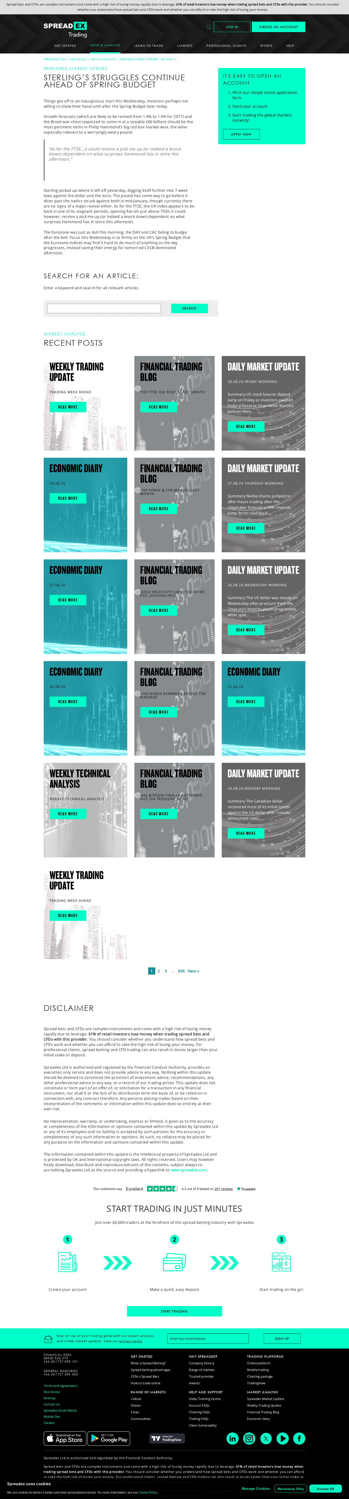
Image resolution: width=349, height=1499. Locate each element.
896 (181, 971)
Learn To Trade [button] (148, 46)
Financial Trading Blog (263, 1412)
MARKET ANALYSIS (262, 1392)
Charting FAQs (199, 1412)
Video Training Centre (205, 1399)
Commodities (141, 1419)
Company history (201, 1363)
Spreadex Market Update (138, 59)
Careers (49, 1423)
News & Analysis (103, 59)
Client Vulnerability (203, 1425)
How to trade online (145, 1383)
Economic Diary (258, 1419)
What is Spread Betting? (148, 1363)
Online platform (258, 1363)
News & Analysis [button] (105, 45)
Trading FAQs (198, 1419)
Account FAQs (199, 1405)
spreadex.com (55, 59)
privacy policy (130, 1341)
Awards (194, 1383)
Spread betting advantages (150, 1370)
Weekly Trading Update (264, 1405)
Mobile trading (258, 1370)
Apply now (241, 134)
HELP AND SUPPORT (206, 1392)
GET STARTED (142, 1356)
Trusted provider (201, 1376)
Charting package (260, 1376)
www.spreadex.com (189, 1169)
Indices (136, 1399)
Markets (185, 46)
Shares (136, 1405)
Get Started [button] (65, 46)
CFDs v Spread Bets (145, 1376)
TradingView (256, 1383)
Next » (193, 971)
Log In (232, 27)
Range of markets (202, 1370)
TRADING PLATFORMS (265, 1356)
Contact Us (52, 1404)
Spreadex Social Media (60, 1410)
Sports (266, 46)
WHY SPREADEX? (203, 1356)
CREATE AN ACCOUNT (278, 27)
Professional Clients (226, 46)
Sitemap (50, 1398)
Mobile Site (52, 1416)
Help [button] (290, 46)
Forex (135, 1412)
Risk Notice (52, 1392)
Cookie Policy (148, 1492)
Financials (78, 59)
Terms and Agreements (61, 1386)
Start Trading (174, 1311)
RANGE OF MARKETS (148, 1392)
